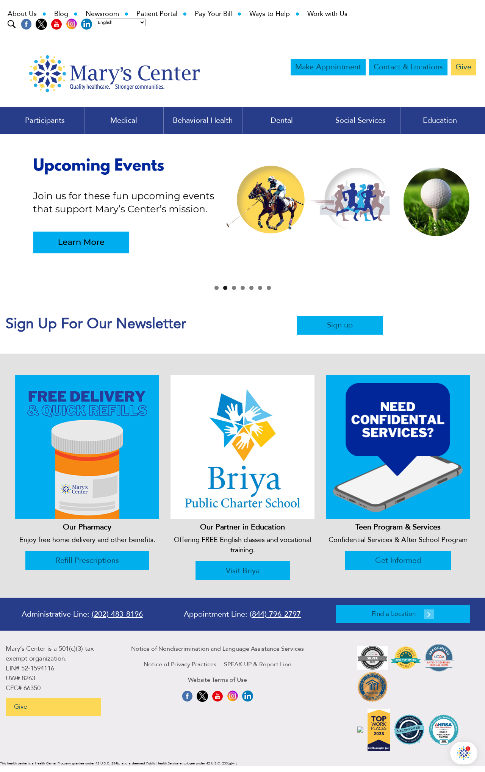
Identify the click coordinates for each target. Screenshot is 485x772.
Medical (123, 120)
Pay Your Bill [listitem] (218, 14)
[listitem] (26, 24)
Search (12, 23)
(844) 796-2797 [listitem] (275, 614)
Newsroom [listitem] (107, 14)
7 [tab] (269, 288)
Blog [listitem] (66, 14)
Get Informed (398, 560)
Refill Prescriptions (87, 560)
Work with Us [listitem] (327, 14)
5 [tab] (251, 288)
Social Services (360, 120)
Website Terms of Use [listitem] (217, 680)
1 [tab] (216, 288)
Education (440, 120)
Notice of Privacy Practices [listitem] (180, 664)
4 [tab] (243, 288)
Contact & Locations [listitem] (408, 67)
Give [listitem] (463, 67)
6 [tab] (260, 288)
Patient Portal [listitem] (161, 14)
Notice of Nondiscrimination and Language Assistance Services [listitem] (217, 649)
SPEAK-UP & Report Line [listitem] (257, 664)
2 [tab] (225, 288)
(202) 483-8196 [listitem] (117, 614)
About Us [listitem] (27, 14)
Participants (45, 120)
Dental (282, 120)
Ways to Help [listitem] (274, 14)
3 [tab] (234, 288)
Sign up (340, 325)
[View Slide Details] (242, 207)
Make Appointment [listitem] (328, 67)
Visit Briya (243, 570)
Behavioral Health (203, 120)
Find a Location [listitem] (394, 613)
